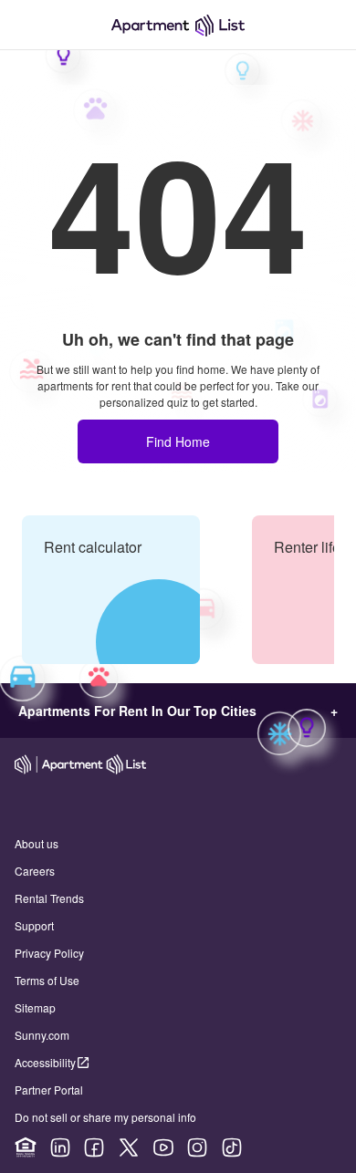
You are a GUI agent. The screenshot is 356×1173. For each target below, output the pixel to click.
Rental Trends (49, 898)
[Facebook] (94, 1147)
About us (36, 843)
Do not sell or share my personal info (105, 1117)
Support (34, 925)
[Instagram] (197, 1147)
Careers (35, 870)
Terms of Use (47, 980)
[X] (129, 1147)
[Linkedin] (60, 1147)
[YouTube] (163, 1147)
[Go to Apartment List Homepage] (178, 25)
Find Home (178, 441)
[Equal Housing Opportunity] (26, 1147)
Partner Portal (49, 1089)
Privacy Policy (49, 952)
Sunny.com (42, 1035)
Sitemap (35, 1007)
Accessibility (45, 1062)
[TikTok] (232, 1147)
